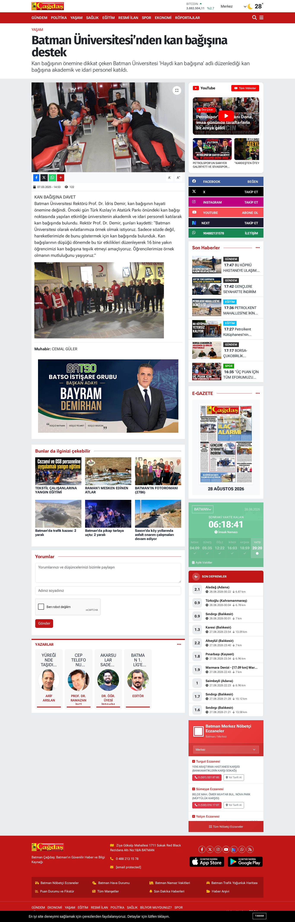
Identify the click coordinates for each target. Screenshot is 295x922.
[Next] (234, 849)
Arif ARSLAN (49, 698)
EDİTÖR (138, 696)
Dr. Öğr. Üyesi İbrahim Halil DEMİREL (108, 699)
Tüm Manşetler (108, 891)
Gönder (44, 623)
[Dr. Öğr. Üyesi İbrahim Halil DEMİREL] (108, 680)
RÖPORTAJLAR (187, 18)
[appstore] (207, 862)
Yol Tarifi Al (235, 777)
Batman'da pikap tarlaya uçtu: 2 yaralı (104, 533)
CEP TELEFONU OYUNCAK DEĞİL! (78, 660)
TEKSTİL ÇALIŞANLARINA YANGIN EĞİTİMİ (56, 490)
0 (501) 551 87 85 (208, 777)
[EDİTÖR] (138, 680)
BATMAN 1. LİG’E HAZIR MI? (138, 660)
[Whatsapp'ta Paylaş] (52, 177)
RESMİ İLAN (128, 18)
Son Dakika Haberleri (169, 891)
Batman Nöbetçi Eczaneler (60, 883)
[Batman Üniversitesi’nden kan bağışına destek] (108, 127)
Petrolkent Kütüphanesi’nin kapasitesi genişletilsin (241, 332)
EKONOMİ (163, 18)
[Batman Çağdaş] (48, 6)
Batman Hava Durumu (114, 883)
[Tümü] (258, 247)
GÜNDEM (39, 18)
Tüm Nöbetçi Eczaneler (228, 827)
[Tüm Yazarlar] (179, 644)
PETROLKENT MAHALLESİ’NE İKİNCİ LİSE (240, 311)
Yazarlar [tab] (44, 644)
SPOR (146, 18)
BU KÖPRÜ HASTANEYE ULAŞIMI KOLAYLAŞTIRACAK (240, 268)
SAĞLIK (92, 18)
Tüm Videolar (247, 88)
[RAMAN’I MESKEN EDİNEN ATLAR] (108, 471)
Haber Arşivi (220, 891)
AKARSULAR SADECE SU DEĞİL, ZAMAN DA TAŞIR (108, 660)
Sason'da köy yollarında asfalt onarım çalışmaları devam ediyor (154, 535)
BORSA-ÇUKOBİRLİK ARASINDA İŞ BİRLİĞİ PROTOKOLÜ (239, 353)
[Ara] (255, 17)
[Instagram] (218, 849)
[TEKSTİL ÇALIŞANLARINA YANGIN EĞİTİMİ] (58, 471)
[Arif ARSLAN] (49, 680)
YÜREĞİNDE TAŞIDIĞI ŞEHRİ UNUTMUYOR (49, 660)
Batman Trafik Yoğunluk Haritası (234, 883)
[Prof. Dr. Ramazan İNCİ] (79, 680)
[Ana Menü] (261, 17)
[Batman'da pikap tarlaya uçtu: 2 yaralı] (108, 513)
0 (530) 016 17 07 (208, 805)
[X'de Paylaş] (44, 177)
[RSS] (250, 849)
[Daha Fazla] (60, 177)
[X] (210, 849)
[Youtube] (226, 849)
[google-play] (245, 862)
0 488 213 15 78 (127, 859)
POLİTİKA (59, 18)
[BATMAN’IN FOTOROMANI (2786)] (158, 471)
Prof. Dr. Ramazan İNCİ (78, 699)
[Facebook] (202, 849)
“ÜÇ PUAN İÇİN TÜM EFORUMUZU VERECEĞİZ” (241, 375)
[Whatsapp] (242, 849)
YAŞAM (76, 18)
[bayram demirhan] (108, 395)
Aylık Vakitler (204, 562)
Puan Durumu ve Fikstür (57, 891)
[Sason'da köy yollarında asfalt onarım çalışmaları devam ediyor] (158, 513)
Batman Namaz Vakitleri (172, 883)
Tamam (259, 915)
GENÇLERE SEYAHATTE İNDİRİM (239, 289)
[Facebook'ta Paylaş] (36, 177)
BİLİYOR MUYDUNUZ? (156, 907)
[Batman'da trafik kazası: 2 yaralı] (58, 513)
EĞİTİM (108, 18)
